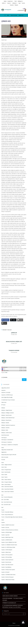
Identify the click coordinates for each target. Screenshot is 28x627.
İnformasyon (4, 437)
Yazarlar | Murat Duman (6, 562)
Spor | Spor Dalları (5, 499)
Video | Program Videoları (6, 482)
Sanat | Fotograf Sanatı (6, 469)
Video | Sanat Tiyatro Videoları (7, 491)
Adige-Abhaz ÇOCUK (5, 387)
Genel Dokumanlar (5, 435)
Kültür (3, 3)
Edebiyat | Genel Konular (6, 415)
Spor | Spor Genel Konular (6, 502)
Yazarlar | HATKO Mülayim (6, 549)
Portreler (3, 459)
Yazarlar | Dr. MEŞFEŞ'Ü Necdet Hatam (9, 544)
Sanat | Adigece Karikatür (6, 464)
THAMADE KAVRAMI (14, 350)
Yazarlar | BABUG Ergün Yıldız (7, 537)
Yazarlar (12, 5)
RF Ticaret (3, 404)
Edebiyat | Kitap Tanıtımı (6, 420)
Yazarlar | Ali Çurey (5, 527)
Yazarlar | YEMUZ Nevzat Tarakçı (7, 579)
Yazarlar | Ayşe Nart (5, 534)
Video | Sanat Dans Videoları (7, 486)
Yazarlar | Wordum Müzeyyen (7, 577)
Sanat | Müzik (4, 474)
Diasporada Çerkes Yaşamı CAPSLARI (8, 454)
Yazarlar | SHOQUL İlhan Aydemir (8, 569)
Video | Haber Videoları (6, 479)
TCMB (6, 372)
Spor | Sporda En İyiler (6, 504)
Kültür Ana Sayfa (4, 457)
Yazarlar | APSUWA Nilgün (6, 532)
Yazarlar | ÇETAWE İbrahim (6, 539)
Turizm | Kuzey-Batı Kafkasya (7, 512)
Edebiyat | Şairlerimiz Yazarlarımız (8, 425)
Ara (24, 379)
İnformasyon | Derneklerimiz (7, 439)
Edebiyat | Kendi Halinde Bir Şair (7, 417)
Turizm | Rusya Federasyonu (7, 514)
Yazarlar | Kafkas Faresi (6, 552)
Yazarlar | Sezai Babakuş (6, 567)
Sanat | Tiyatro (4, 477)
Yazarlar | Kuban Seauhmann (7, 559)
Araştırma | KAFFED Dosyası (7, 395)
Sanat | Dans (4, 467)
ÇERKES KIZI (21, 15)
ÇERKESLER (14, 332)
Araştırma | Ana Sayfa (5, 392)
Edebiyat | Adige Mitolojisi (6, 410)
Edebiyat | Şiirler (4, 430)
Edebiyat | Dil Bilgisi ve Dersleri (7, 412)
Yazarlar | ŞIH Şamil (5, 572)
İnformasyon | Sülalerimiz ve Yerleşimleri (9, 444)
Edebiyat (20, 1)
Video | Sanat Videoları (6, 484)
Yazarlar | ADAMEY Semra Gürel (7, 525)
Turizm (23, 3)
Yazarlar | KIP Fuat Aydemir (7, 554)
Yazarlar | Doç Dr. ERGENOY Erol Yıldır (9, 542)
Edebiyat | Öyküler (5, 422)
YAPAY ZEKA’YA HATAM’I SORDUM (9, 595)
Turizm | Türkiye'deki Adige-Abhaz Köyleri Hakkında (11, 517)
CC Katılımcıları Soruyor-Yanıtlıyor (8, 399)
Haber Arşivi (3, 402)
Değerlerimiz (3, 452)
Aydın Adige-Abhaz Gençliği (6, 397)
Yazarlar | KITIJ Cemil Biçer (6, 557)
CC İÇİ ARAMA (4, 377)
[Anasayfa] (5, 15)
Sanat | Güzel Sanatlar (5, 472)
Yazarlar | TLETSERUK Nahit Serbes (8, 574)
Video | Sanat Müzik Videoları (7, 489)
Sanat (8, 3)
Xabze (5, 1)
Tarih (15, 1)
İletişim (16, 5)
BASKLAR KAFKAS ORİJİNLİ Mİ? (14, 341)
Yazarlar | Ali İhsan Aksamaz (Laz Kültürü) (9, 529)
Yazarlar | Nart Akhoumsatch (7, 564)
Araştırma (10, 1)
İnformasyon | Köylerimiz (6, 442)
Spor (20, 3)
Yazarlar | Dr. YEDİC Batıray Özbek (8, 547)
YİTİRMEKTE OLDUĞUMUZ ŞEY (9, 602)
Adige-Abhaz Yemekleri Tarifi (7, 449)
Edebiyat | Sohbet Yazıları (6, 432)
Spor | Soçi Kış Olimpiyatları (7, 497)
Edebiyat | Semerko (5, 427)
